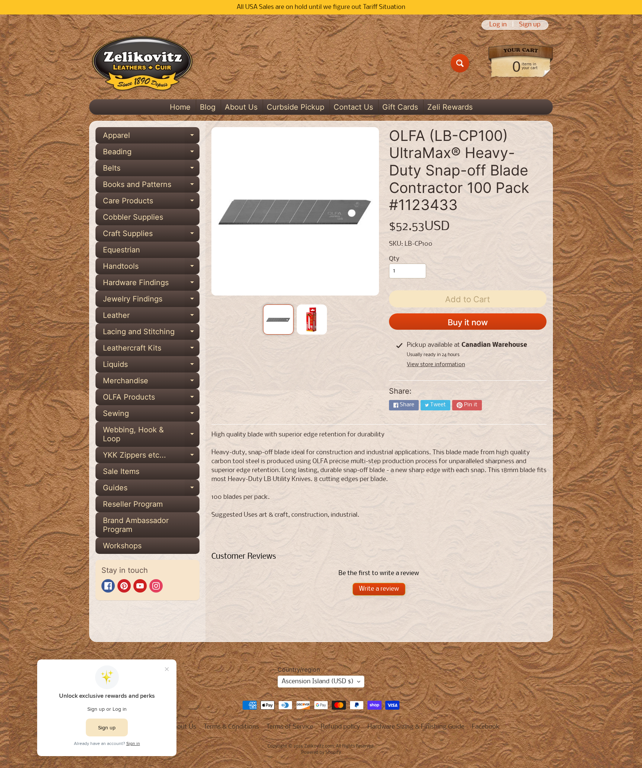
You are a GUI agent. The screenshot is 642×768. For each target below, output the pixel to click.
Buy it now (468, 322)
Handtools (151, 268)
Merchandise (151, 382)
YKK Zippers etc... (151, 457)
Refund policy (340, 726)
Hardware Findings (151, 284)
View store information (436, 365)
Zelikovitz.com (319, 746)
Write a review (379, 589)
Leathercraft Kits (151, 349)
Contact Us (353, 107)
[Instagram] (156, 586)
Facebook (486, 726)
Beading (151, 153)
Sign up (530, 25)
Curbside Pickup (295, 107)
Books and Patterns (151, 186)
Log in (498, 25)
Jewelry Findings (151, 300)
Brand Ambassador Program (136, 525)
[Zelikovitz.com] (142, 63)
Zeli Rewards (450, 107)
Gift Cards (400, 107)
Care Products (151, 202)
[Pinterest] (124, 586)
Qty (394, 258)
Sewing (151, 415)
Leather (151, 317)
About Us (241, 107)
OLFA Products (151, 399)
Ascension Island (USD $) (318, 681)
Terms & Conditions (231, 726)
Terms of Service (289, 726)
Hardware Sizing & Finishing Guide (415, 726)
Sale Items (121, 471)
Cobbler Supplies (133, 217)
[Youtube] (140, 586)
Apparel (151, 137)
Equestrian (121, 249)
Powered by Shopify (321, 753)
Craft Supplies (151, 235)
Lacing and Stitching (151, 333)
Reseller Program (133, 504)
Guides (151, 489)
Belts (151, 170)
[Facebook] (108, 586)
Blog (207, 107)
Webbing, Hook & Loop (151, 434)
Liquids (151, 366)
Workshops (122, 545)
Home (180, 107)
